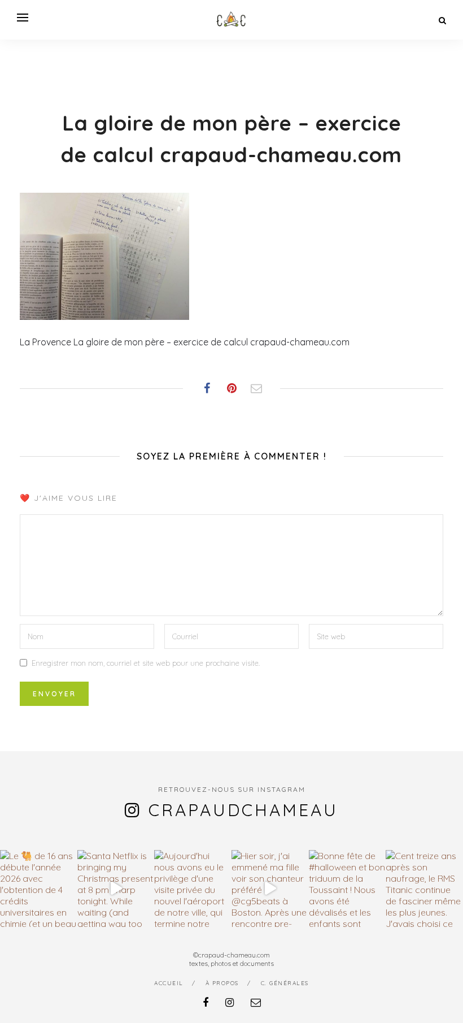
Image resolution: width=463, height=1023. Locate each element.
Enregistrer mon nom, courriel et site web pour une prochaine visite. (146, 662)
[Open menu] (22, 17)
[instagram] (229, 1002)
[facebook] (205, 1002)
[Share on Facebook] (206, 388)
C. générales (285, 983)
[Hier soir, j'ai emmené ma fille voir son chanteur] (270, 888)
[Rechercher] (442, 20)
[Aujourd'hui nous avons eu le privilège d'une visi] (192, 888)
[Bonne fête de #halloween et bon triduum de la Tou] (347, 888)
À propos (222, 983)
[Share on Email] (256, 388)
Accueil (169, 983)
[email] (256, 1002)
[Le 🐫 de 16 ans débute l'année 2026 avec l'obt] (38, 888)
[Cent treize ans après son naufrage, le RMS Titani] (424, 888)
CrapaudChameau (243, 810)
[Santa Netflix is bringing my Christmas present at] (116, 888)
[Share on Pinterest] (231, 388)
